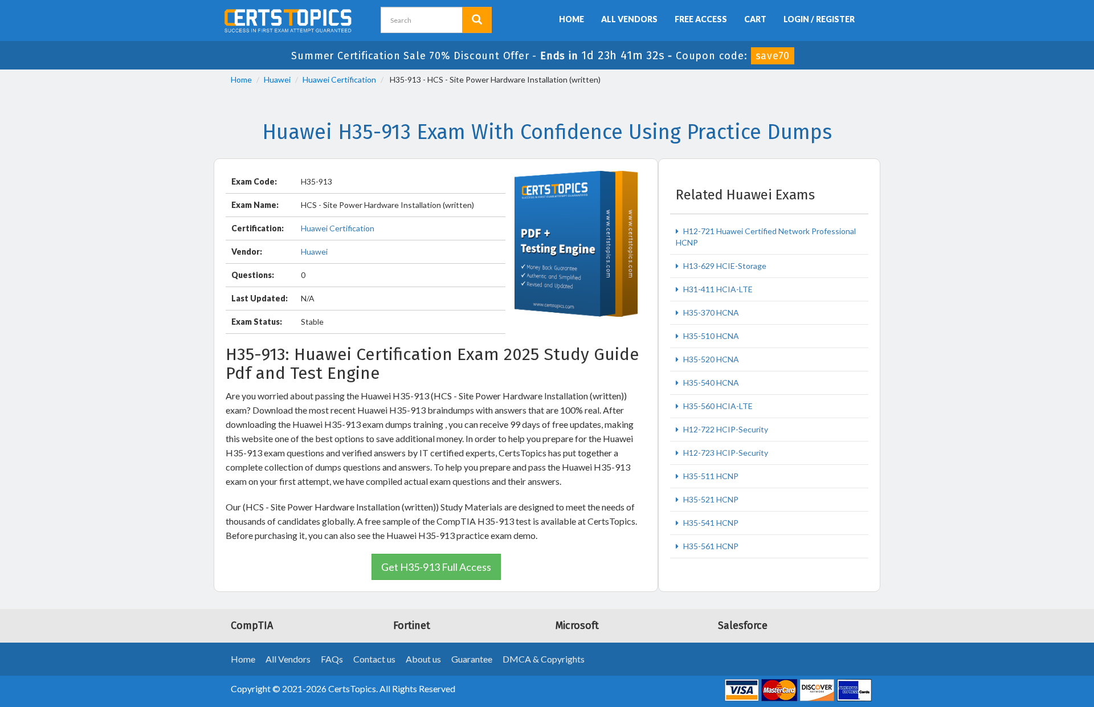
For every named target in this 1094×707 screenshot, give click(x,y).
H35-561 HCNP (709, 546)
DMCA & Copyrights (544, 658)
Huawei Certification (339, 79)
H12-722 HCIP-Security (724, 429)
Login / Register (819, 19)
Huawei (277, 79)
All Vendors (629, 19)
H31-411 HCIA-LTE (717, 289)
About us (423, 658)
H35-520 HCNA (710, 359)
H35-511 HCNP (709, 476)
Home (571, 19)
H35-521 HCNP (709, 499)
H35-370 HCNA (710, 312)
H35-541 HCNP (709, 523)
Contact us (374, 658)
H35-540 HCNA (710, 382)
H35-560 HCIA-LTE (717, 406)
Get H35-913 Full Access (436, 567)
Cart (755, 19)
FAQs (332, 658)
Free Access (701, 19)
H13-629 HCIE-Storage (723, 266)
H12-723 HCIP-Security (724, 452)
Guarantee (471, 658)
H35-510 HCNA (710, 336)
